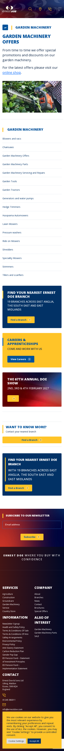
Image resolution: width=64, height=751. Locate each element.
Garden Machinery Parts (15, 164)
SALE (36, 636)
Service (5, 607)
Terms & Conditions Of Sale (15, 630)
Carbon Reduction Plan (13, 651)
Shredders (7, 249)
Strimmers (7, 266)
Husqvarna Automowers (15, 215)
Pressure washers (11, 232)
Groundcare (8, 601)
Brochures (39, 607)
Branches (38, 597)
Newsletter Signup (11, 623)
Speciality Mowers (12, 258)
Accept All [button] (34, 741)
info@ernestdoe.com (12, 709)
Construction (8, 597)
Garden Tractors (11, 189)
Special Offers (41, 611)
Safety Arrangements (12, 637)
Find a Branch (29, 439)
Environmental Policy (12, 641)
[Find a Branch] (40, 9)
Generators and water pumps (18, 198)
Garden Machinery (33, 27)
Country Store (8, 611)
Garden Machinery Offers (15, 155)
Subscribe (29, 537)
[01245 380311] (50, 9)
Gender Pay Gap (10, 654)
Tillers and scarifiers (12, 275)
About (37, 594)
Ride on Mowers (11, 241)
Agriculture (7, 594)
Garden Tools (9, 181)
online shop (11, 72)
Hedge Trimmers (11, 206)
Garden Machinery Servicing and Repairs (23, 172)
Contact (38, 604)
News (37, 601)
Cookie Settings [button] (16, 741)
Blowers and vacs (11, 138)
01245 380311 (9, 699)
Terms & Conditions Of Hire (15, 634)
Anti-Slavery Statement (12, 647)
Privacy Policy (8, 644)
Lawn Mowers (10, 223)
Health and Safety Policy (13, 627)
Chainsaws (8, 147)
